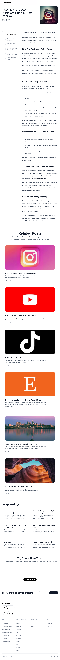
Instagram (18, 623)
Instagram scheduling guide (39, 178)
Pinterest (18, 638)
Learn (32, 626)
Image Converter (6, 638)
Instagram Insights (45, 53)
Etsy (17, 644)
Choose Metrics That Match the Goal (12, 49)
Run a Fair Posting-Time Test (11, 44)
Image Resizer (5, 623)
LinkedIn (18, 647)
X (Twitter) (19, 635)
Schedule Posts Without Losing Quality (12, 53)
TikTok (18, 632)
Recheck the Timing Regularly (11, 58)
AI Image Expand (6, 629)
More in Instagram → (52, 504)
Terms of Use (49, 623)
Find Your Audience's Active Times (12, 39)
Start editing (53, 592)
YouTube (18, 629)
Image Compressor (6, 641)
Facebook (18, 626)
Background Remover (7, 632)
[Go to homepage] (7, 2)
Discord (18, 650)
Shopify (18, 641)
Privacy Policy (49, 626)
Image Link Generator (7, 626)
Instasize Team (6, 19)
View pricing (43, 592)
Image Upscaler (5, 635)
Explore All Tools (30, 579)
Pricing (32, 623)
